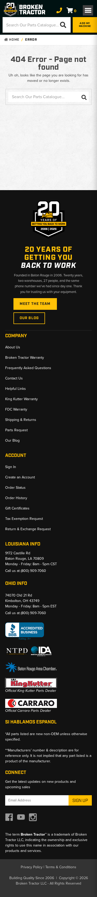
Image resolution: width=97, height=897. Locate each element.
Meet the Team (35, 304)
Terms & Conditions (60, 867)
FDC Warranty (16, 409)
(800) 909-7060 (33, 570)
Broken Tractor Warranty (24, 357)
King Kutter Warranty (21, 399)
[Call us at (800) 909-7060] (59, 10)
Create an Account (20, 477)
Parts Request (16, 430)
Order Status (15, 487)
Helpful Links (15, 388)
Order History (16, 498)
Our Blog (29, 318)
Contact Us (14, 378)
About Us (12, 347)
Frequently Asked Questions (28, 368)
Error (31, 40)
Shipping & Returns (20, 419)
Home (13, 40)
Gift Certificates (17, 508)
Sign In (10, 467)
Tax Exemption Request (24, 518)
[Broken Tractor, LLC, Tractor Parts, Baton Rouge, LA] (24, 631)
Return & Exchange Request (28, 529)
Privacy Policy (31, 867)
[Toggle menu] (88, 10)
